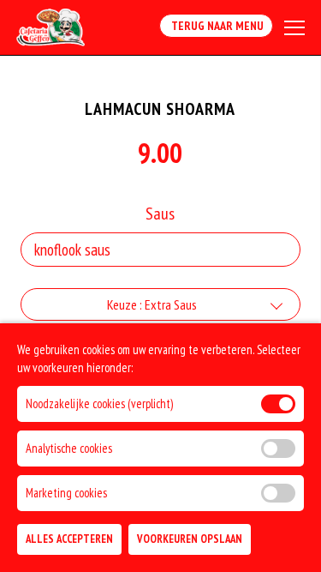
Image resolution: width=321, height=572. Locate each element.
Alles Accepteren (69, 539)
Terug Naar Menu (216, 25)
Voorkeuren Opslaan (189, 539)
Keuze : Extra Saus (152, 304)
